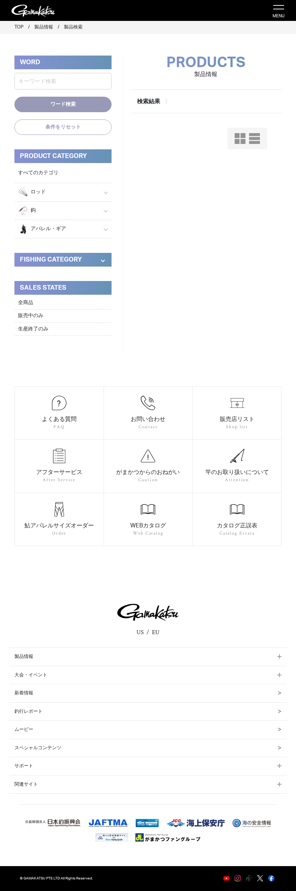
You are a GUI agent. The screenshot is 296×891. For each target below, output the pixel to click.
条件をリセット (63, 127)
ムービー (23, 729)
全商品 (25, 302)
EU (156, 632)
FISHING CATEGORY (51, 259)
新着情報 (23, 693)
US (140, 632)
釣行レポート (28, 711)
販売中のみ (30, 315)
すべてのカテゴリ (38, 172)
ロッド (38, 191)
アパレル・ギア (48, 228)
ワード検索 (63, 104)
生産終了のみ (33, 329)
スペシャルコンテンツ (37, 748)
